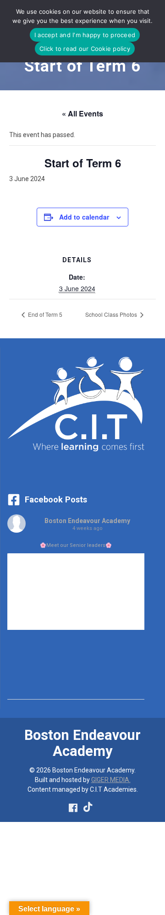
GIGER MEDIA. (111, 779)
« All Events (82, 113)
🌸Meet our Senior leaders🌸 (76, 545)
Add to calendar (84, 216)
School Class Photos (111, 314)
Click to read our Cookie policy (84, 48)
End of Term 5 (44, 314)
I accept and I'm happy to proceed (84, 35)
